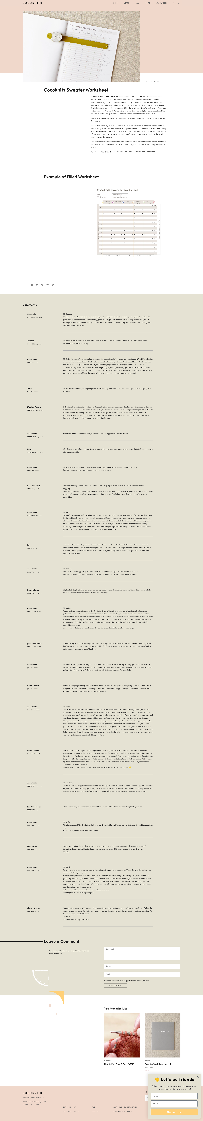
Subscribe (174, 1112)
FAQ (93, 1107)
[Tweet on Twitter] (37, 285)
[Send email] (47, 285)
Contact (96, 1111)
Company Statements (123, 1111)
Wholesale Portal (72, 1111)
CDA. (45, 1102)
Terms (36, 1104)
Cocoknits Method (137, 97)
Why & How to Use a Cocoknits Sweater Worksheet (133, 152)
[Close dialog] (198, 1077)
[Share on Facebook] (31, 285)
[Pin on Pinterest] (42, 285)
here (101, 121)
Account (179, 3)
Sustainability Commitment (126, 1107)
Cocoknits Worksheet (103, 100)
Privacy (26, 1104)
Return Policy (69, 1107)
